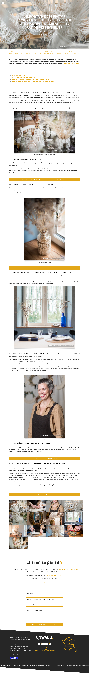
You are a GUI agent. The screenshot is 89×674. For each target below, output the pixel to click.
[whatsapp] (44, 644)
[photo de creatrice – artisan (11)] (55, 501)
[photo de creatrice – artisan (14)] (18, 538)
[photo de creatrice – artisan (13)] (37, 501)
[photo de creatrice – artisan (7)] (37, 513)
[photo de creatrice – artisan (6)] (55, 513)
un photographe (28, 479)
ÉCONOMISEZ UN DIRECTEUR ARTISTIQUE (22, 83)
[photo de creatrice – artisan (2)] (55, 525)
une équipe (12, 485)
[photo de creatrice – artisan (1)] (73, 525)
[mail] (47, 644)
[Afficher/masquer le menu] (86, 3)
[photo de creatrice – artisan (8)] (18, 513)
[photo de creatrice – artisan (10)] (73, 501)
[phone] (50, 644)
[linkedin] (42, 644)
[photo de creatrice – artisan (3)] (37, 525)
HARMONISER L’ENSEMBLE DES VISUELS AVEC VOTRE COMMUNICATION (30, 79)
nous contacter (69, 484)
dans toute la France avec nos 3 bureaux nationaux (49, 485)
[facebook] (39, 644)
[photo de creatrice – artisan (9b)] (18, 501)
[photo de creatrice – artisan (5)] (73, 513)
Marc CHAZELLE (46, 31)
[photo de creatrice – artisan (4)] (18, 525)
